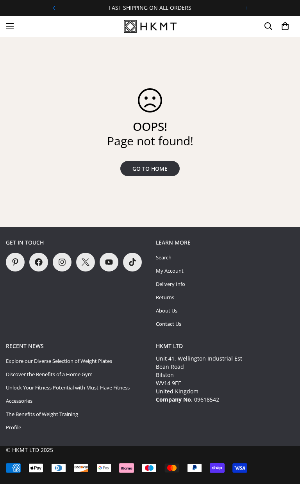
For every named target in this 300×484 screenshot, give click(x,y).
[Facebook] (38, 262)
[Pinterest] (15, 262)
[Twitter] (85, 262)
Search (163, 257)
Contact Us (168, 323)
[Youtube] (109, 262)
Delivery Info (170, 284)
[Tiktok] (132, 262)
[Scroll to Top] (285, 441)
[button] (285, 26)
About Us (166, 310)
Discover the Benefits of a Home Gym (49, 374)
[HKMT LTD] (150, 26)
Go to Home (150, 168)
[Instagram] (62, 262)
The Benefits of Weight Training (42, 414)
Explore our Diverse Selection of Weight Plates (59, 360)
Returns (165, 297)
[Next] (246, 8)
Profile (13, 427)
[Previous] (53, 8)
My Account (170, 270)
